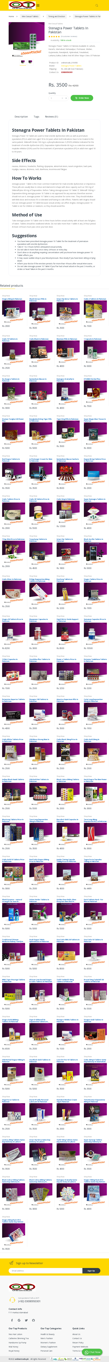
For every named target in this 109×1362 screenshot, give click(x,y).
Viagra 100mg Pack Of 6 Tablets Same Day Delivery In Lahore (95, 1181)
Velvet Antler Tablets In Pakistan (39, 900)
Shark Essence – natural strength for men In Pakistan (12, 900)
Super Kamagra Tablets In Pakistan (94, 500)
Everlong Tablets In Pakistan (65, 580)
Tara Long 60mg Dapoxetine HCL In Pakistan (95, 820)
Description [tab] (21, 116)
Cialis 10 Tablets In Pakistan (10, 340)
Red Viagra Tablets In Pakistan (11, 460)
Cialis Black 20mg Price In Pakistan (67, 740)
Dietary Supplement (49, 1346)
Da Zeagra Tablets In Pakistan (10, 380)
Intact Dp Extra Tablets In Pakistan (67, 300)
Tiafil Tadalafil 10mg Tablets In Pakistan (65, 981)
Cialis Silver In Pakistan (11, 579)
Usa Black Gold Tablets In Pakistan (39, 1061)
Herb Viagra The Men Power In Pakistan (95, 780)
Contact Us (77, 1338)
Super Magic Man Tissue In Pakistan (95, 420)
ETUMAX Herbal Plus (92, 379)
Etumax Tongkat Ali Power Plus (13, 420)
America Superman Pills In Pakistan (67, 700)
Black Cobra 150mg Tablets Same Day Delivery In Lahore (13, 1181)
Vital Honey (13, 1346)
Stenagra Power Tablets (71, 65)
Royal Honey (14, 1351)
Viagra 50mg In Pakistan (12, 299)
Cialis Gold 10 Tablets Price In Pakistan (13, 860)
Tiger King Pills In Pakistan (67, 419)
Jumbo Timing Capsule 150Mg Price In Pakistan (66, 860)
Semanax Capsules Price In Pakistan (95, 620)
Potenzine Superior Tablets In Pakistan (13, 700)
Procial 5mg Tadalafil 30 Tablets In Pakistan (94, 981)
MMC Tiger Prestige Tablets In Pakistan (13, 981)
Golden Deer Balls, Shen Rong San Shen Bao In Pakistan (66, 900)
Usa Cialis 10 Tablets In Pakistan (93, 940)
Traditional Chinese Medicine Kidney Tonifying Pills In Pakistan (13, 940)
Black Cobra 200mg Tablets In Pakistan (68, 780)
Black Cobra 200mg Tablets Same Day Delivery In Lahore (40, 1181)
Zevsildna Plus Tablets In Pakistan (39, 660)
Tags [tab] (36, 116)
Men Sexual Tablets (56, 24)
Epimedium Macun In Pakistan (37, 380)
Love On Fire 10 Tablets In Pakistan (67, 1061)
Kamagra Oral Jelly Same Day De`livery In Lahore (67, 1181)
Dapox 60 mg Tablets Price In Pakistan (95, 460)
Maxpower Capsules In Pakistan (38, 620)
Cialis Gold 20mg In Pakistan (91, 740)
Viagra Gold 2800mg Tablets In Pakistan (10, 1021)
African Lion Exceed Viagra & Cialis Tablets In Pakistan (40, 981)
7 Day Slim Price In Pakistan (13, 539)
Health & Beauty (47, 1334)
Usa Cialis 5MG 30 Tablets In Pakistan (68, 940)
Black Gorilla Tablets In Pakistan (93, 540)
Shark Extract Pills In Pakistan (37, 300)
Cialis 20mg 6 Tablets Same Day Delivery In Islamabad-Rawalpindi (95, 1061)
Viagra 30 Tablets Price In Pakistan (12, 620)
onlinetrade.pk (22, 1359)
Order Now (84, 98)
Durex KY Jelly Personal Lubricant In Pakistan (38, 1101)
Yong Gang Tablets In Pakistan (38, 540)
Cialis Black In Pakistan (39, 339)
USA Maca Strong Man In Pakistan (39, 740)
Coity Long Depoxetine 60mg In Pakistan (93, 700)
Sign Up (91, 1270)
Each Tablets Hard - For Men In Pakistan (93, 900)
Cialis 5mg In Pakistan (66, 499)
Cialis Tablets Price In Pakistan (11, 500)
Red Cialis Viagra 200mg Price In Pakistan (39, 860)
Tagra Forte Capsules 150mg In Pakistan (93, 860)
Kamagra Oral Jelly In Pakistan (65, 380)
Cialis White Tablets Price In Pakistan (12, 740)
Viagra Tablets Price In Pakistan (93, 580)
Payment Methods (80, 1346)
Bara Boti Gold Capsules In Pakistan (67, 820)
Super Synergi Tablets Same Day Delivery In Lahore (93, 1141)
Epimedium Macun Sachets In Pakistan (68, 460)
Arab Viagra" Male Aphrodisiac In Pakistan (39, 940)
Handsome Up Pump (17, 1342)
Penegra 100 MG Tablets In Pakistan (67, 1021)
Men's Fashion (47, 1338)
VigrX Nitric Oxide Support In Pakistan (67, 620)
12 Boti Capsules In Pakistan (10, 660)
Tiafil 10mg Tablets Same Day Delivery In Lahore (67, 1141)
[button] (96, 5)
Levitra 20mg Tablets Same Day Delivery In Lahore (13, 1141)
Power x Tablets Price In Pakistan (66, 660)
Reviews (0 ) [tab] (51, 116)
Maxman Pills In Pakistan (67, 339)
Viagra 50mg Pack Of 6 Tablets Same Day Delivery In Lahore (13, 1221)
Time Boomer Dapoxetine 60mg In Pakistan (94, 1101)
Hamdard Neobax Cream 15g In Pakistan (67, 1101)
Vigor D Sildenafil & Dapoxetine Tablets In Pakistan (38, 1021)
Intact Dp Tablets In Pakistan (65, 540)
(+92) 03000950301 (29, 1301)
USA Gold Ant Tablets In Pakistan (39, 780)
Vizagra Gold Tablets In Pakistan (93, 1021)
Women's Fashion (48, 1342)
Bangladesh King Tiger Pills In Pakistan (40, 420)
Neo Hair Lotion (15, 1334)
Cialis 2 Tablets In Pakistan (95, 299)
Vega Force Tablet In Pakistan (10, 1101)
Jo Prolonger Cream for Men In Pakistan (40, 460)
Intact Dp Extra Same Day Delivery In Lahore (39, 1141)
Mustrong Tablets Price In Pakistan (12, 820)
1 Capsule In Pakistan (92, 339)
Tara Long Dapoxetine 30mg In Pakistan (38, 820)
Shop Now (6, 296)
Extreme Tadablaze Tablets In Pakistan (95, 660)
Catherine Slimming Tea (19, 1338)
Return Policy (77, 1342)
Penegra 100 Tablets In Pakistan (38, 700)
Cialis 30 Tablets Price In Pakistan (39, 500)
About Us (76, 1334)
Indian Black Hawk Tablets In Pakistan (13, 780)
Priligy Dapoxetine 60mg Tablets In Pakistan (39, 580)
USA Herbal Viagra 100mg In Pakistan (13, 1061)
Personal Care (46, 1351)
